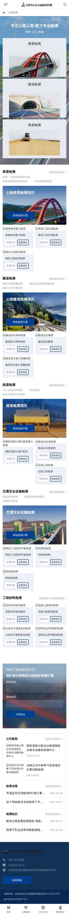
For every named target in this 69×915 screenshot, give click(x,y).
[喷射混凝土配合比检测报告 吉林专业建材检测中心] (15, 751)
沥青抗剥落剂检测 (15, 611)
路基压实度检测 (46, 448)
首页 (4, 13)
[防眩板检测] (10, 571)
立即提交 (20, 714)
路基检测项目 (16, 406)
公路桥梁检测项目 (20, 192)
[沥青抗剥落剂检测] (14, 604)
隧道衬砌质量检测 (12, 283)
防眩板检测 (11, 577)
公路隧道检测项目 (20, 299)
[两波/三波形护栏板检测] (17, 548)
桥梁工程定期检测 (48, 235)
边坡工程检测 (45, 471)
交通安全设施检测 (20, 512)
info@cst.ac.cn (16, 865)
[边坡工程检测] (44, 464)
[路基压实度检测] (46, 441)
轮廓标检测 (44, 554)
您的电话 (11, 696)
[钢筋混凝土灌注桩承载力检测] (18, 443)
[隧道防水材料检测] (14, 335)
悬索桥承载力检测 (15, 235)
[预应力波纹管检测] (14, 251)
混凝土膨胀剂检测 (48, 611)
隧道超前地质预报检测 (42, 283)
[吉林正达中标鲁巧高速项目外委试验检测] (15, 768)
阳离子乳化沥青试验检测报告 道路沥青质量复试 (36, 829)
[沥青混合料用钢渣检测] (49, 628)
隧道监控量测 (45, 341)
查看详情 (11, 242)
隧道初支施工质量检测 (17, 364)
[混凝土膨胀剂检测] (47, 604)
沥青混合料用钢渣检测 (50, 634)
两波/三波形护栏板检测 (18, 554)
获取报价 (23, 242)
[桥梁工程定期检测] (47, 228)
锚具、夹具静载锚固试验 (16, 177)
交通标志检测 (10, 500)
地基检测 (34, 390)
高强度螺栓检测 (43, 181)
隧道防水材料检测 (15, 341)
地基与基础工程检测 (14, 394)
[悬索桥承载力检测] (14, 228)
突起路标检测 (10, 496)
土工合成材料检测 (12, 390)
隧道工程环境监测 (12, 287)
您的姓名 (11, 681)
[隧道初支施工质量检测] (16, 358)
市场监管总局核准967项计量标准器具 (29, 793)
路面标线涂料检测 (34, 496)
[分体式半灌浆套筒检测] (16, 628)
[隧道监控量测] (44, 335)
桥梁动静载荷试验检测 (15, 181)
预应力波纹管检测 (15, 258)
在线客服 (17, 880)
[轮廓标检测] (43, 548)
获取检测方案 (20, 215)
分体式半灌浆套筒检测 (17, 634)
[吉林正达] (36, 4)
